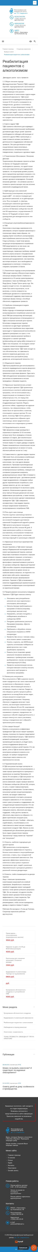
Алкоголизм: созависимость (13, 1032)
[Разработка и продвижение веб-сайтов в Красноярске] (19, 1241)
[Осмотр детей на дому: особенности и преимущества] (19, 1079)
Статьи (10, 1160)
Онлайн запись (13, 1170)
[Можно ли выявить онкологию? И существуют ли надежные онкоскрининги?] (19, 1060)
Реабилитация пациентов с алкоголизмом (18, 1022)
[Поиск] (34, 41)
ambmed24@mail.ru (17, 1224)
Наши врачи (12, 1168)
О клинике (11, 1158)
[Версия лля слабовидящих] (30, 41)
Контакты (11, 1165)
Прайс (10, 1163)
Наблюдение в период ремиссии (15, 1027)
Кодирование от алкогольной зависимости (18, 1018)
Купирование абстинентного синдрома (17, 1013)
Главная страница (14, 1155)
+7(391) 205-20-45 (20, 25)
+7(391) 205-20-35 (20, 18)
